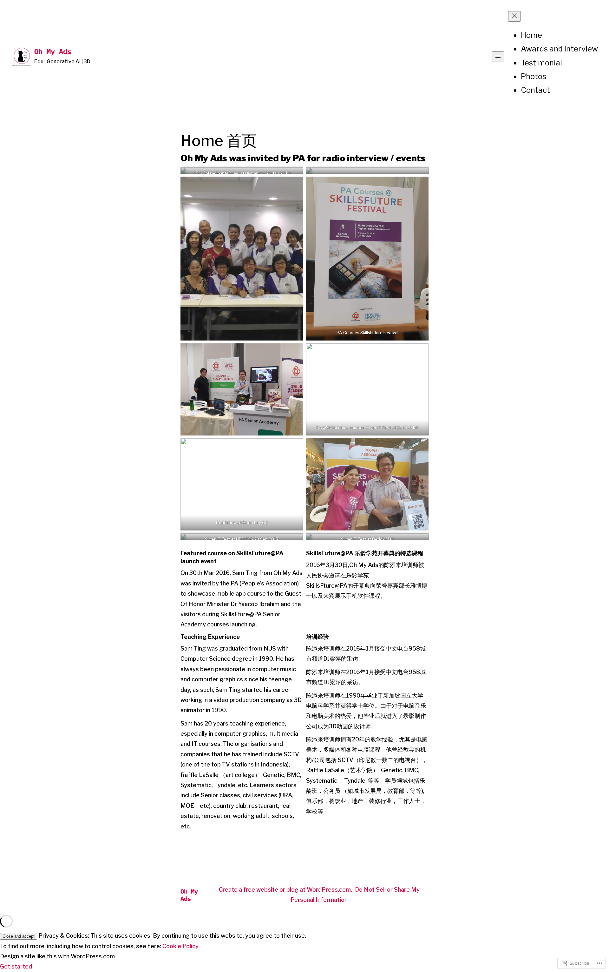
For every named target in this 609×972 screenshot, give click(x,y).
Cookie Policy (180, 946)
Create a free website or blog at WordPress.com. (285, 889)
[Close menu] (514, 16)
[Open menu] (498, 56)
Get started (16, 966)
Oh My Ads (52, 51)
